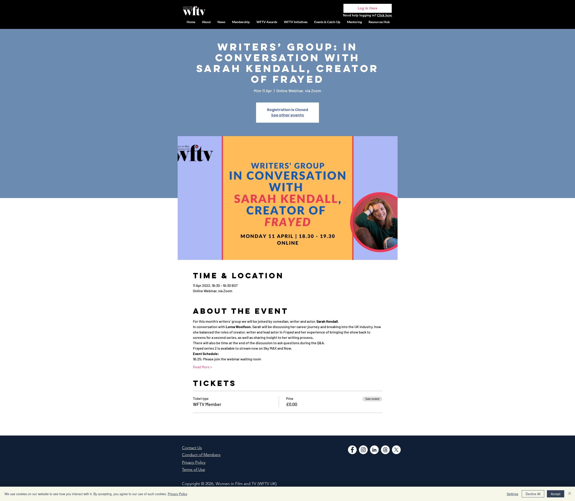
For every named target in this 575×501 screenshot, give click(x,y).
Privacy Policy (177, 494)
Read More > (202, 367)
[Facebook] (352, 449)
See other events (287, 115)
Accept (555, 494)
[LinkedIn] (374, 449)
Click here (384, 15)
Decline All (533, 494)
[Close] (569, 493)
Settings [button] (512, 494)
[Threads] (385, 449)
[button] (296, 22)
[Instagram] (363, 449)
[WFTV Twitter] (396, 449)
